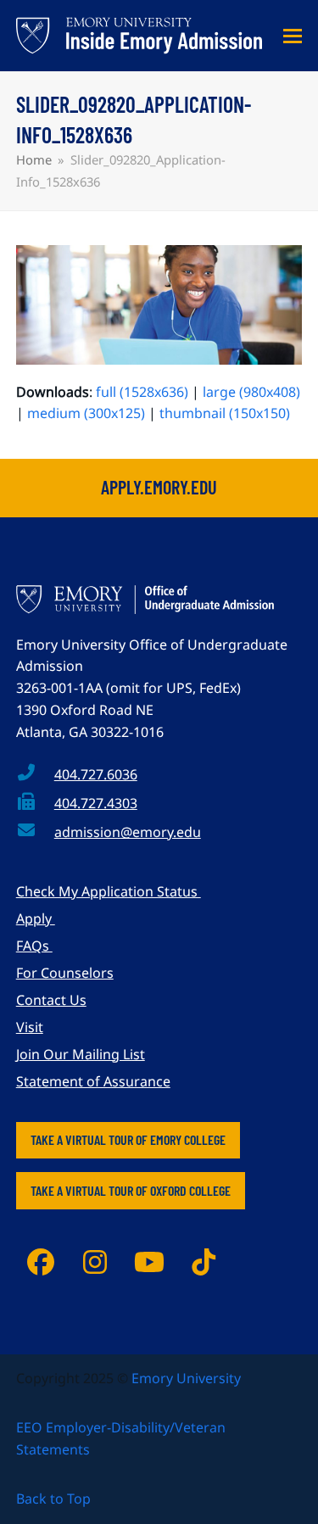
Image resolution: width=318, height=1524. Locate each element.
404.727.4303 (95, 803)
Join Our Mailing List (80, 1054)
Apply (35, 918)
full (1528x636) (142, 391)
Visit (29, 1027)
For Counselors (65, 972)
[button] (292, 36)
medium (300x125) (86, 413)
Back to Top (53, 1498)
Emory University (186, 1378)
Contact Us (51, 1000)
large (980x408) (251, 391)
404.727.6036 (95, 774)
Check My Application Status (108, 891)
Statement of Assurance (93, 1081)
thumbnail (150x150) (224, 413)
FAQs (34, 945)
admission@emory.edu (127, 832)
